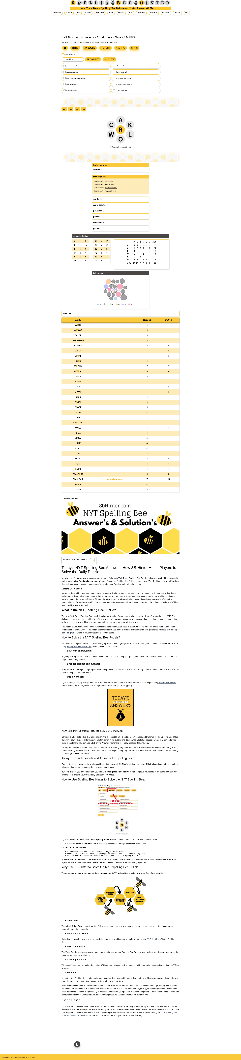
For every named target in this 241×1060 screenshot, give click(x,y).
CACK (78, 377)
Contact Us (165, 13)
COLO (78, 351)
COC (78, 397)
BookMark (153, 13)
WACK (78, 490)
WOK (78, 484)
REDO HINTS (93, 59)
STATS (134, 48)
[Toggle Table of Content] (91, 560)
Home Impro (100, 13)
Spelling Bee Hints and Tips (78, 647)
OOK (78, 469)
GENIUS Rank (154, 939)
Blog (130, 13)
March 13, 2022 (125, 147)
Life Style (121, 13)
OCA (78, 438)
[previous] (71, 109)
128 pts (102, 205)
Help (186, 13)
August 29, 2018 (110, 191)
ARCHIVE (120, 48)
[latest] (84, 109)
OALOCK (78, 423)
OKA (78, 428)
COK (78, 361)
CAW (78, 382)
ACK (78, 443)
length (147, 320)
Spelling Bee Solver (125, 581)
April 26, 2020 (109, 184)
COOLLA (78, 366)
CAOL (78, 335)
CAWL (78, 387)
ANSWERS (89, 48)
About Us (177, 13)
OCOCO (78, 459)
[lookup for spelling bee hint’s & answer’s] (65, 47)
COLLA (78, 346)
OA (78, 448)
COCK (78, 402)
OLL (78, 464)
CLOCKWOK (78, 341)
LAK (78, 418)
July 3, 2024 (109, 181)
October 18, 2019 (111, 188)
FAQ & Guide (141, 13)
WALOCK (78, 479)
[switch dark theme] (77, 1044)
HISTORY (105, 48)
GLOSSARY (69, 13)
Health (111, 13)
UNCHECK (109, 59)
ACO (78, 325)
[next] (78, 109)
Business (88, 13)
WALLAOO (78, 474)
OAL (78, 433)
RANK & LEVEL (57, 13)
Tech (78, 13)
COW (78, 412)
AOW (78, 330)
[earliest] (65, 109)
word (78, 320)
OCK (78, 454)
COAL (78, 356)
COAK (78, 392)
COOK (78, 407)
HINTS (75, 48)
